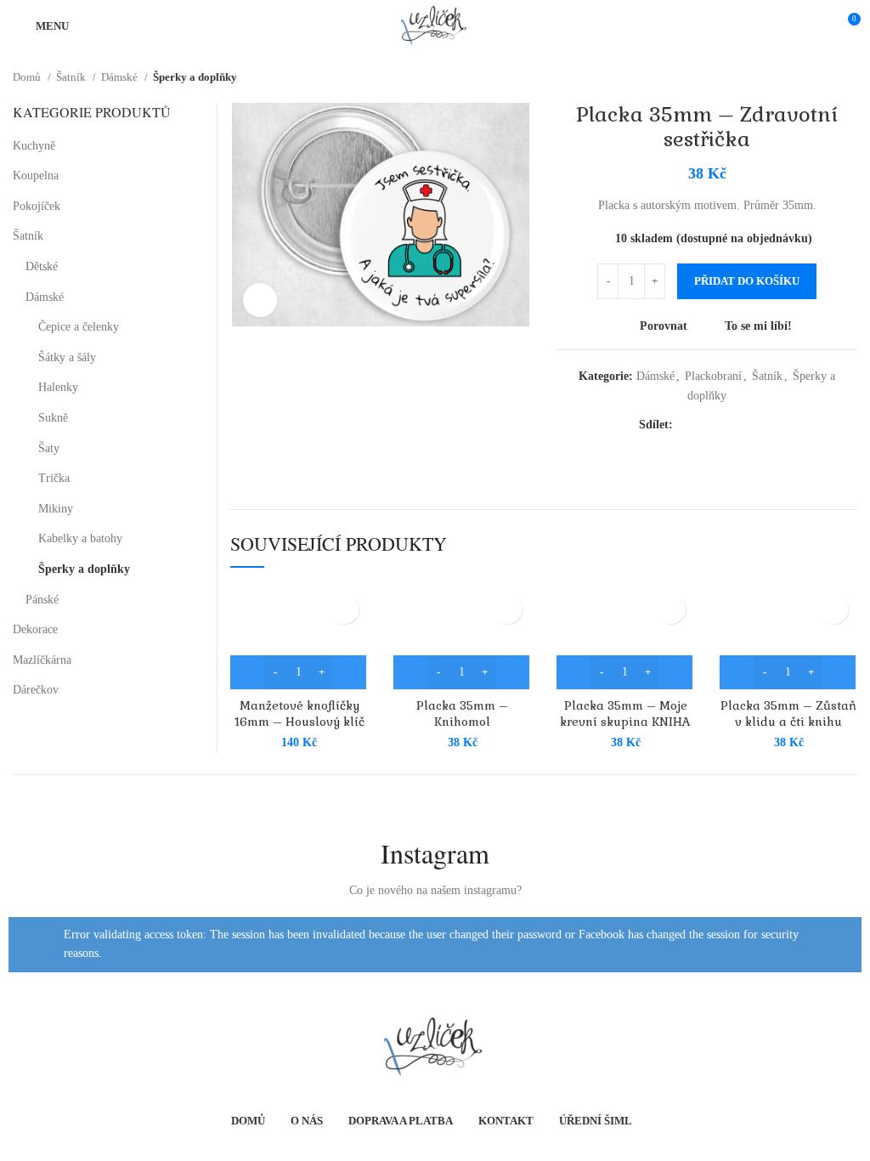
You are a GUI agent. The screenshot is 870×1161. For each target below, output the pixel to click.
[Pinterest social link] (725, 425)
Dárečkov (36, 689)
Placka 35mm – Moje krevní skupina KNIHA (625, 714)
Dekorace (35, 629)
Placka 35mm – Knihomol (462, 714)
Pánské (42, 599)
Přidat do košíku (746, 281)
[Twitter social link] (703, 425)
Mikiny (55, 508)
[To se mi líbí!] (344, 609)
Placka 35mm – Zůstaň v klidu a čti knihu (788, 714)
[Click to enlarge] (260, 300)
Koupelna (36, 175)
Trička (54, 478)
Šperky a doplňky (195, 77)
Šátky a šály (67, 357)
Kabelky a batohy (80, 538)
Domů (28, 77)
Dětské (41, 266)
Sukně (53, 417)
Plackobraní (713, 376)
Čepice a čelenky (78, 326)
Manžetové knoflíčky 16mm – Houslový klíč (299, 714)
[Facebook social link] (683, 425)
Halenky (58, 387)
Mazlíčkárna (42, 660)
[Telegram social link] (767, 425)
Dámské (120, 77)
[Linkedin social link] (746, 425)
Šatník (72, 77)
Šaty (48, 448)
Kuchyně (34, 145)
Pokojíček (36, 206)
